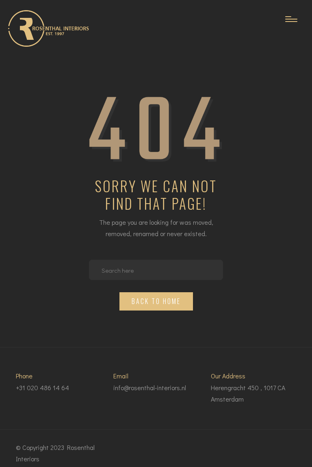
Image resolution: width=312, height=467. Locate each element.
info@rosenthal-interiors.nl (149, 387)
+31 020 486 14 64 (42, 387)
